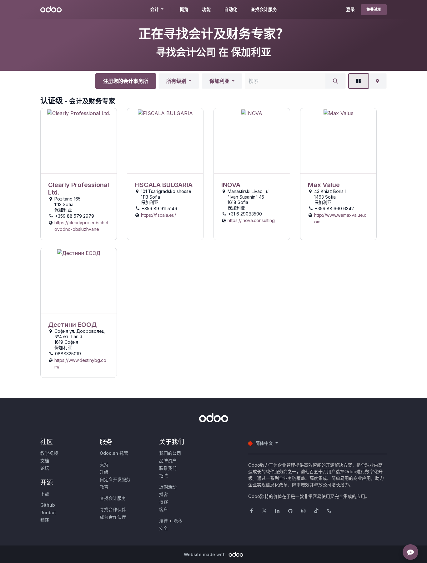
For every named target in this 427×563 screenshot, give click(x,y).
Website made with (205, 554)
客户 (163, 509)
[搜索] (335, 81)
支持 (104, 464)
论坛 (44, 468)
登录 (350, 9)
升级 (104, 471)
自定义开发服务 (115, 479)
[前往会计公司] (79, 141)
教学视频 (49, 453)
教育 (104, 486)
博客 (163, 502)
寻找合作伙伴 (113, 509)
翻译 (44, 520)
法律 (163, 520)
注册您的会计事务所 (125, 81)
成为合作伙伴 (113, 517)
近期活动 (168, 486)
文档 (44, 460)
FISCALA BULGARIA (164, 185)
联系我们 (168, 468)
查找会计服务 (113, 498)
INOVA (230, 185)
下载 (44, 493)
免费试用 (373, 9)
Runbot (48, 512)
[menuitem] (184, 9)
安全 (163, 528)
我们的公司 (170, 453)
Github (47, 505)
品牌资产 (168, 460)
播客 (163, 494)
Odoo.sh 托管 (114, 453)
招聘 (163, 475)
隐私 (177, 520)
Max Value (324, 185)
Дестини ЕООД (72, 324)
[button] (178, 81)
